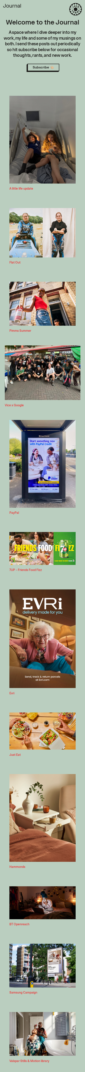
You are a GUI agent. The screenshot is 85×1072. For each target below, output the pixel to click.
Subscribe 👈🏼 (43, 67)
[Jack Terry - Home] (75, 9)
